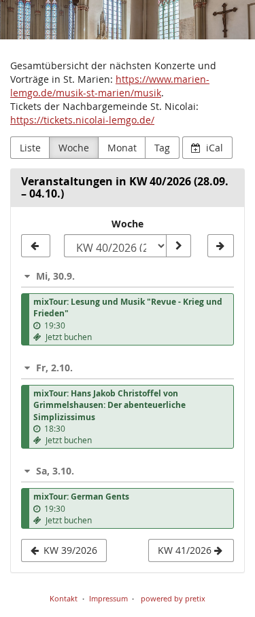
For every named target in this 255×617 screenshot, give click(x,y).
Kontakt (64, 598)
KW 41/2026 (186, 550)
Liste (30, 147)
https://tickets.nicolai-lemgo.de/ (82, 119)
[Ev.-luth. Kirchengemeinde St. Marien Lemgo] (127, 19)
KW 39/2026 (69, 550)
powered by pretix (173, 598)
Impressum (108, 598)
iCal (213, 147)
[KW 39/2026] (35, 245)
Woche (73, 147)
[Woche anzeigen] (178, 245)
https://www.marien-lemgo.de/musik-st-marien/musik (109, 86)
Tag (162, 147)
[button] (127, 276)
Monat (122, 147)
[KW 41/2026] (220, 245)
